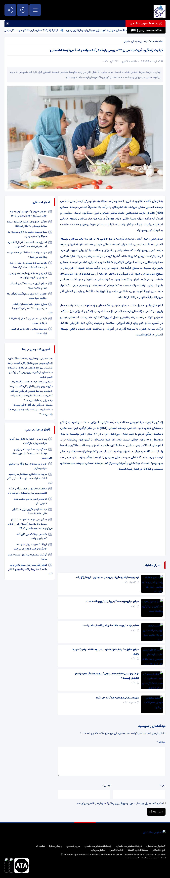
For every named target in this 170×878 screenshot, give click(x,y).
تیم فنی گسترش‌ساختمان (135, 858)
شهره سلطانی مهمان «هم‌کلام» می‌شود (117, 697)
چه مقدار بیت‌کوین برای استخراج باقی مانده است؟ (29, 511)
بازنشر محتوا (55, 846)
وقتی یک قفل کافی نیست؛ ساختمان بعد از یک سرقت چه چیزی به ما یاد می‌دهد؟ (31, 395)
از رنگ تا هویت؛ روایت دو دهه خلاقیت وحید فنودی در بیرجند (30, 546)
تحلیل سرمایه (98, 850)
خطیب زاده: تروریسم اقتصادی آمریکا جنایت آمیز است (111, 625)
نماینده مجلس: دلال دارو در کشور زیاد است (29, 331)
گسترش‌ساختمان (156, 846)
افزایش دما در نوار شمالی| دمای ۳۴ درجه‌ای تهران (28, 320)
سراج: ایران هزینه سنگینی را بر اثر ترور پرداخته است (112, 601)
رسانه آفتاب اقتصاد (138, 850)
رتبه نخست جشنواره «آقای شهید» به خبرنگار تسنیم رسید (27, 234)
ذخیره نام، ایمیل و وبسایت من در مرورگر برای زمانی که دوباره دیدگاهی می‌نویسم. (119, 803)
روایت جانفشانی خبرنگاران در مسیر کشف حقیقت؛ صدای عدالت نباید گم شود (30, 478)
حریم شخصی (73, 846)
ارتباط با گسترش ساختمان (98, 846)
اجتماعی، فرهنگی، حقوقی (136, 41)
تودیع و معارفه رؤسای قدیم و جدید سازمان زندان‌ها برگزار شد (107, 577)
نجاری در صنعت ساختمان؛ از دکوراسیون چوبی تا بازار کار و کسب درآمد (30, 360)
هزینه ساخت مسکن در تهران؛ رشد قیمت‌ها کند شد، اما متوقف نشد (28, 264)
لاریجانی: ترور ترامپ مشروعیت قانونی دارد (30, 501)
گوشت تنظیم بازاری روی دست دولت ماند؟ (27, 556)
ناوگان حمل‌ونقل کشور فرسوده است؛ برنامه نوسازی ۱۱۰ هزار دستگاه (27, 223)
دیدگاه (161, 742)
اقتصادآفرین (117, 850)
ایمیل (106, 785)
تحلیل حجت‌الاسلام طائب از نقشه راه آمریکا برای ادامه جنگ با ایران (27, 244)
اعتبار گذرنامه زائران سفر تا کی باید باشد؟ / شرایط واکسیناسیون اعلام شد (30, 569)
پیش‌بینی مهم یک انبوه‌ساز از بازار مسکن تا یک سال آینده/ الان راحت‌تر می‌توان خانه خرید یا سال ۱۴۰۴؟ (30, 523)
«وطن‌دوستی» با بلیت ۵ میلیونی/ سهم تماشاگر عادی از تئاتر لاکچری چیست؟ (107, 675)
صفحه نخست (156, 41)
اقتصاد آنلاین (129, 61)
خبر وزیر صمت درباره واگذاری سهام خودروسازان (28, 465)
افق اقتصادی (159, 850)
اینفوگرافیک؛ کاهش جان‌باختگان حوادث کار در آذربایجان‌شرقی (39, 30)
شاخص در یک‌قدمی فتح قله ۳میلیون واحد (32, 536)
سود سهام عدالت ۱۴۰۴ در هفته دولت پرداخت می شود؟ (27, 254)
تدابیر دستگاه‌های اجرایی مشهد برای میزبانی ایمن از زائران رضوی (115, 30)
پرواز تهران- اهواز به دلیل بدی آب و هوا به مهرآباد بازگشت (28, 441)
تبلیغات (40, 846)
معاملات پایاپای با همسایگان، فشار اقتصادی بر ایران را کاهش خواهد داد (27, 490)
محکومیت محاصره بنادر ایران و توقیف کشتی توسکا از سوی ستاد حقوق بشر (32, 453)
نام (163, 785)
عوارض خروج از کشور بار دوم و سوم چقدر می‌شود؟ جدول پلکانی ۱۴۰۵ (28, 213)
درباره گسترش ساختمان (129, 846)
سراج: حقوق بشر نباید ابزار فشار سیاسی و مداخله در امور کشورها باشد (105, 651)
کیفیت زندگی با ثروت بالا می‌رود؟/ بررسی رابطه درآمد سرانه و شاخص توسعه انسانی (106, 50)
